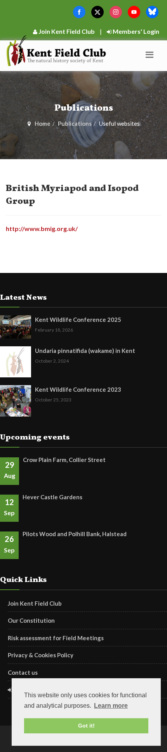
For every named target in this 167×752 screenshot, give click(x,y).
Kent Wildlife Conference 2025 (78, 319)
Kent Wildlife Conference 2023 (78, 389)
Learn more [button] (111, 705)
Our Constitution (31, 620)
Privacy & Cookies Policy (40, 654)
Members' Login (135, 31)
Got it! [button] (86, 725)
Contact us (23, 672)
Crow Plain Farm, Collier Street (64, 459)
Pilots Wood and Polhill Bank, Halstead (75, 533)
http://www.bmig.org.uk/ (42, 228)
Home (42, 123)
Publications (75, 123)
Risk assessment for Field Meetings (56, 637)
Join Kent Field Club (66, 31)
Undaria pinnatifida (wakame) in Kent (85, 350)
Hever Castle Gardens (52, 496)
